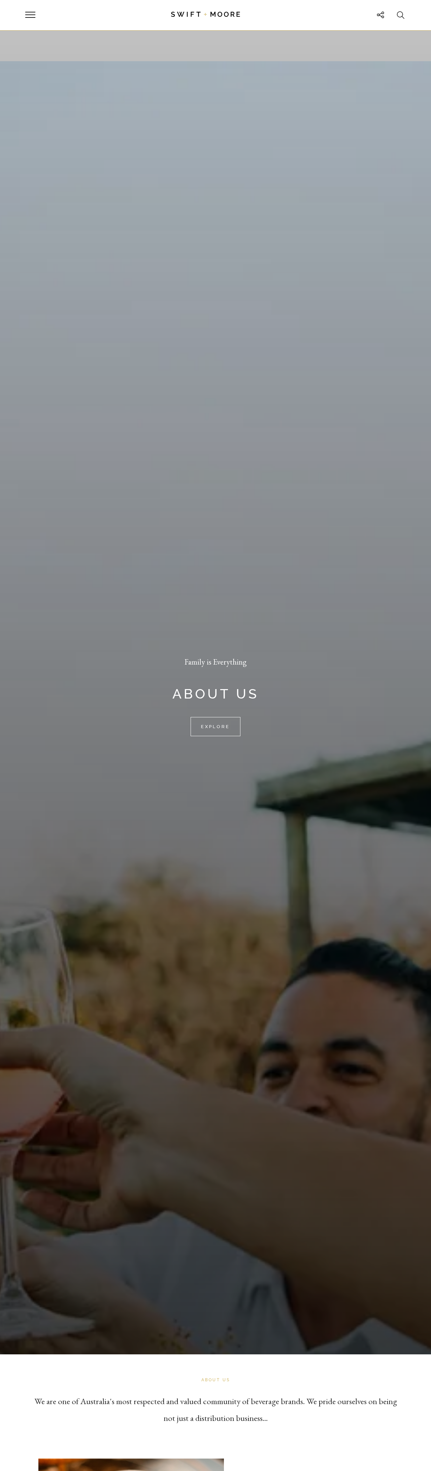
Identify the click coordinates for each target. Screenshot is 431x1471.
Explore (215, 726)
